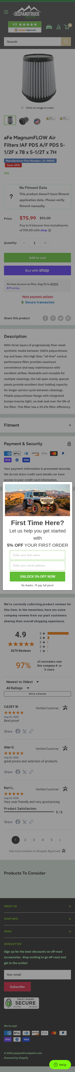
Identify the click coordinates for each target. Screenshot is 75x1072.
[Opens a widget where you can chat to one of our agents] (60, 1065)
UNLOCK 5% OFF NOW (37, 576)
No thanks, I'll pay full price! (37, 585)
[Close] (68, 486)
